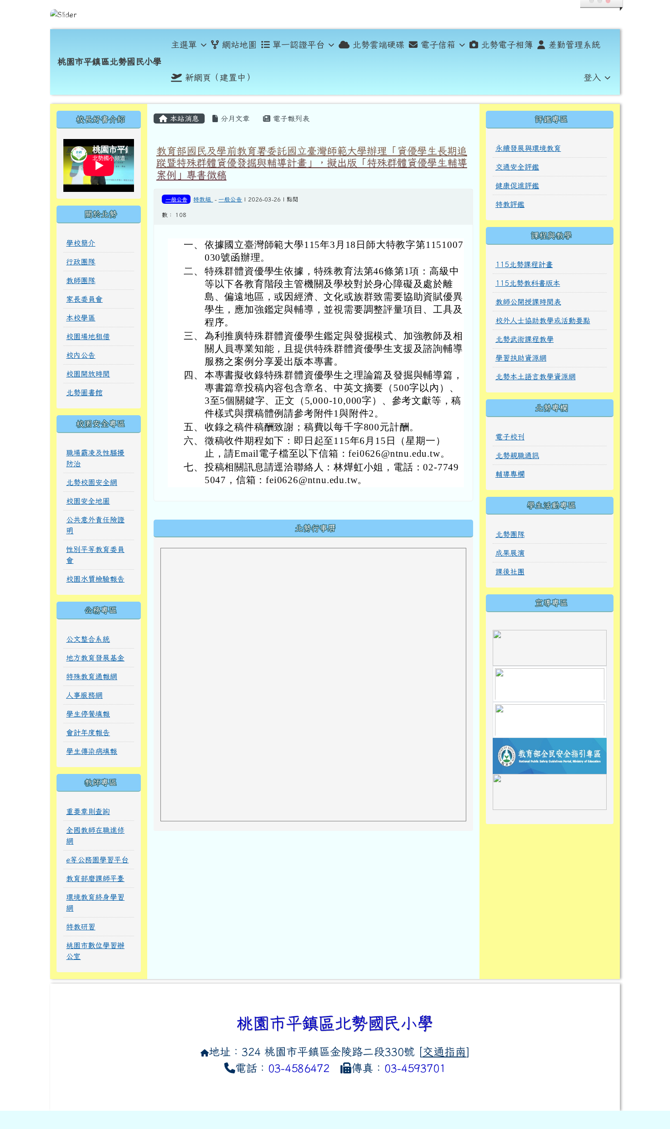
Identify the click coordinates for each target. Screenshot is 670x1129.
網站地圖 (239, 44)
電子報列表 (289, 118)
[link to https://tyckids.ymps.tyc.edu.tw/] (550, 718)
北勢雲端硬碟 (378, 44)
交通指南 (444, 1051)
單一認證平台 (299, 44)
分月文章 (234, 118)
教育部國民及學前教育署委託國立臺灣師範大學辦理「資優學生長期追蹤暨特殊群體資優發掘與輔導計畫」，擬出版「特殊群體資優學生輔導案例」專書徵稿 (311, 162)
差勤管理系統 (574, 44)
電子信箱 (438, 44)
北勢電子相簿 (507, 44)
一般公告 (176, 199)
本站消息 (183, 118)
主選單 (184, 44)
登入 (592, 77)
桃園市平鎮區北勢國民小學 (109, 61)
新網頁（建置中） (219, 77)
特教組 (203, 199)
